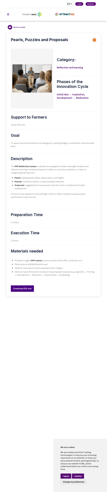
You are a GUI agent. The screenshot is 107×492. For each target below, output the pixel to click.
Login (79, 4)
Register (90, 4)
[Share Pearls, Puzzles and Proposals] (94, 40)
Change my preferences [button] (73, 482)
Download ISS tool (22, 288)
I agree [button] (66, 476)
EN (68, 3)
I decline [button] (78, 476)
